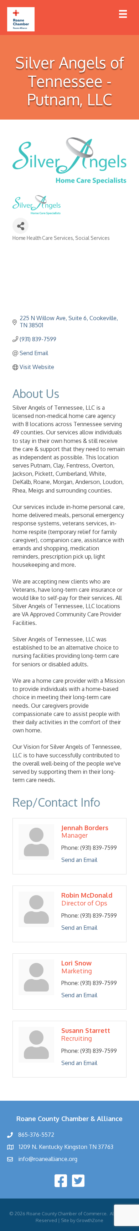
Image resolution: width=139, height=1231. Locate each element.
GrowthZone (89, 1220)
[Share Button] (20, 226)
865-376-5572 (36, 1134)
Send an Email (79, 859)
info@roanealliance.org (47, 1158)
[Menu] (123, 14)
